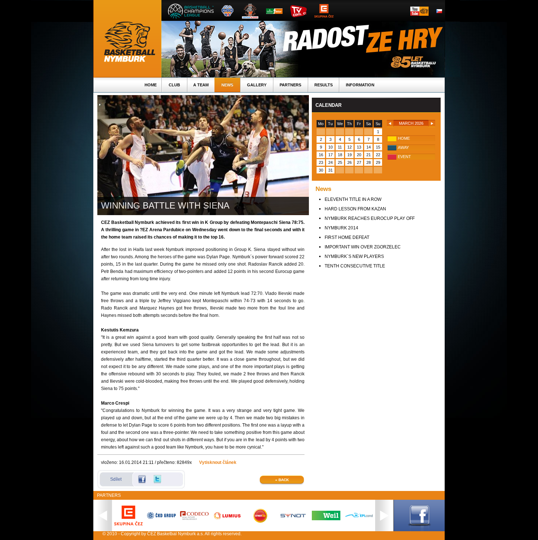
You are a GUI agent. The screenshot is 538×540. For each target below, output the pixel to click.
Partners (290, 85)
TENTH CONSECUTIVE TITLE (355, 266)
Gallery (256, 85)
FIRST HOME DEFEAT (347, 237)
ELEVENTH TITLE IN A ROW (353, 199)
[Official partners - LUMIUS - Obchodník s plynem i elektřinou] (227, 519)
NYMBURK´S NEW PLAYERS (354, 256)
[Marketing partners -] (293, 517)
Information (360, 85)
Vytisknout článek (217, 462)
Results (323, 85)
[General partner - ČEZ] (128, 523)
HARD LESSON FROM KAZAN (355, 208)
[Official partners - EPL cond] (359, 518)
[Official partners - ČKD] (161, 517)
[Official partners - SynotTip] (260, 521)
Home (151, 85)
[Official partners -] (194, 518)
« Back (282, 480)
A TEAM (201, 85)
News (227, 85)
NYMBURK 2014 (341, 227)
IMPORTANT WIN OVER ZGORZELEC (363, 247)
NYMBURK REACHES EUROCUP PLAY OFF (370, 218)
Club (174, 85)
